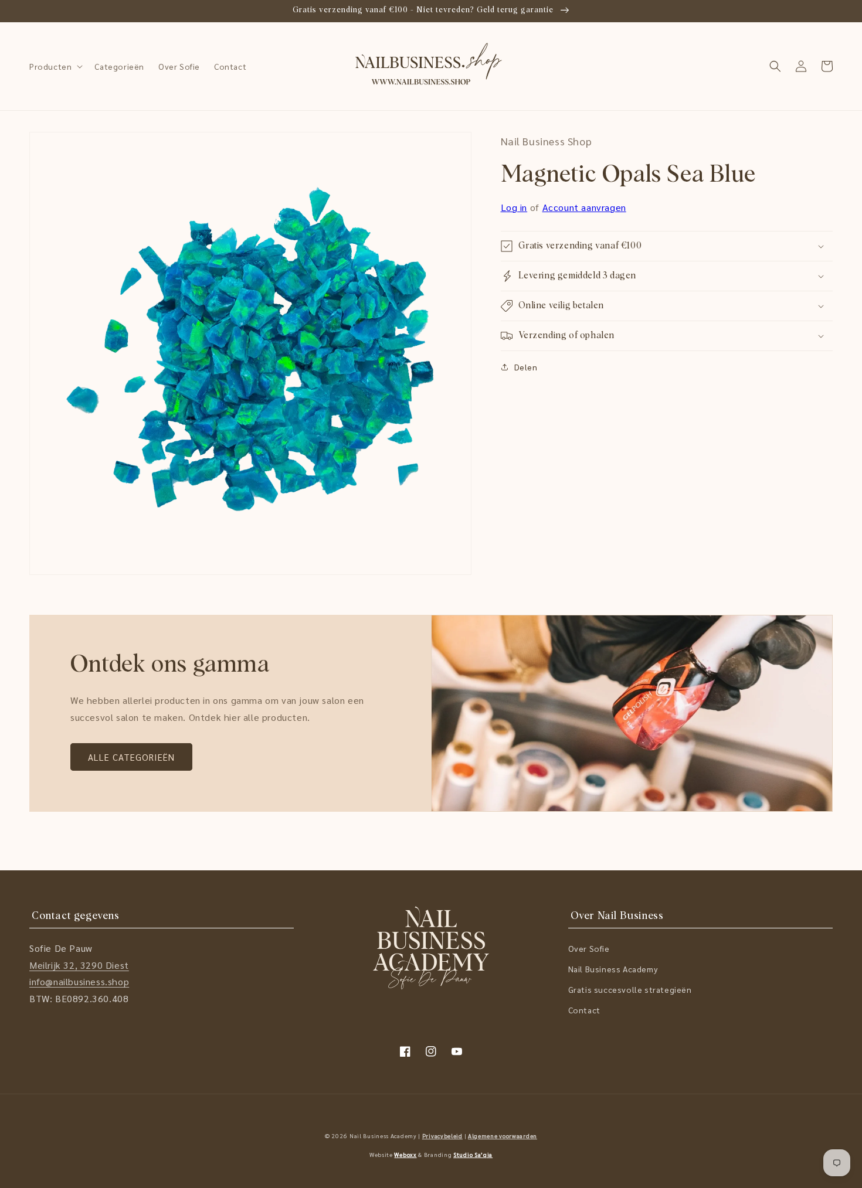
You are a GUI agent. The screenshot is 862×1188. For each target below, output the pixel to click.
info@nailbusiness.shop (79, 981)
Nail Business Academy (613, 969)
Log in (514, 207)
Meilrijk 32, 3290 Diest (79, 965)
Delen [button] (526, 367)
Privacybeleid (442, 1135)
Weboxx (405, 1154)
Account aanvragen (584, 207)
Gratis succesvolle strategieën (630, 989)
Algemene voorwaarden (502, 1135)
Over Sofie (589, 948)
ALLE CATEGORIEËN (131, 757)
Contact (584, 1010)
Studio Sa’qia (473, 1154)
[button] (54, 66)
